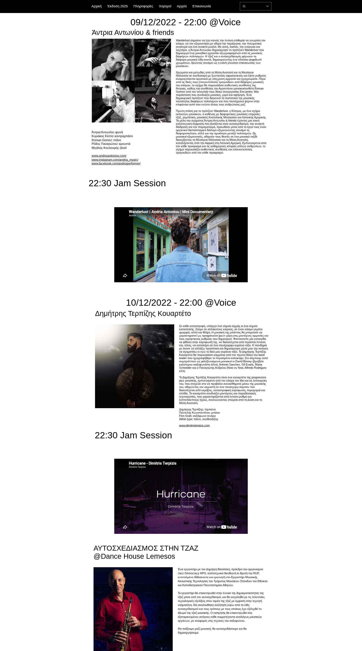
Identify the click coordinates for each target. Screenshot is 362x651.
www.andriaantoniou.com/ (109, 155)
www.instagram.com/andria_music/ (115, 159)
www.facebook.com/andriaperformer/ (116, 163)
